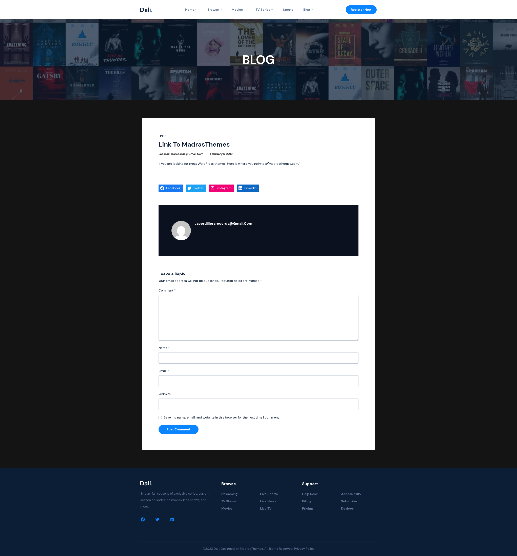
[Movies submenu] (245, 10)
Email (164, 371)
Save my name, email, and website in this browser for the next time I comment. (222, 417)
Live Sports (269, 494)
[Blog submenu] (312, 10)
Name (164, 348)
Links (162, 136)
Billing (306, 501)
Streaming (229, 494)
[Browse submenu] (221, 10)
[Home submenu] (196, 10)
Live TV (265, 508)
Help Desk (310, 494)
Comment (167, 290)
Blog (306, 9)
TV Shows (228, 501)
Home (189, 9)
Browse (213, 9)
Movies (237, 9)
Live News (268, 501)
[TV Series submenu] (272, 10)
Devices (347, 508)
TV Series (263, 9)
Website (165, 394)
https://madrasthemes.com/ (278, 164)
